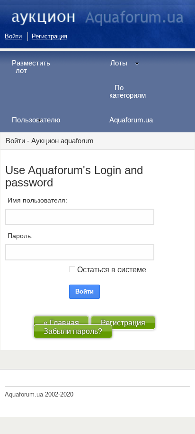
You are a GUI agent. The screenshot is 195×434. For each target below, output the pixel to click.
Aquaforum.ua (127, 120)
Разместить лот (30, 66)
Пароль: (20, 236)
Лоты (118, 63)
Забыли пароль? (73, 331)
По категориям (127, 91)
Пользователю (30, 120)
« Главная (61, 323)
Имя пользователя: (37, 200)
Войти (13, 36)
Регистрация (49, 36)
